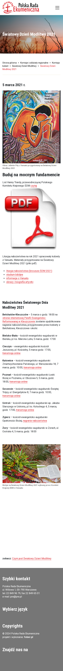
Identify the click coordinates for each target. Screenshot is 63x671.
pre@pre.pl (16, 596)
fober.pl (28, 637)
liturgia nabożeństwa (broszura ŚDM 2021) (29, 270)
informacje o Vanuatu (17, 278)
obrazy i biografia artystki (19, 282)
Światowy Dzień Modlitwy (24, 66)
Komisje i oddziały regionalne (34, 63)
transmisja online (11, 353)
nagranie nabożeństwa (35, 420)
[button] (20, 8)
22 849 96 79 (13, 593)
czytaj (34, 185)
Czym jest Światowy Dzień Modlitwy (31, 558)
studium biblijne (14, 274)
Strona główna (9, 63)
